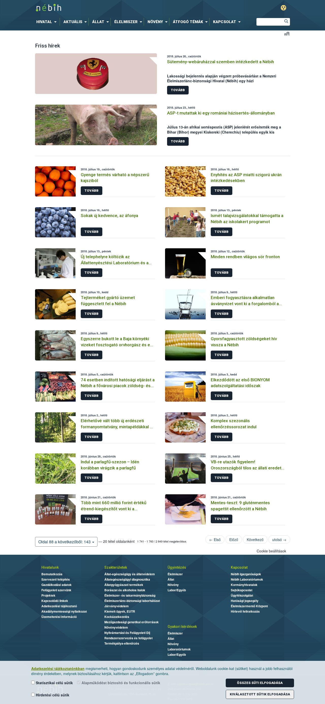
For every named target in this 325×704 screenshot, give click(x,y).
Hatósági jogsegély (244, 600)
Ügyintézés (177, 567)
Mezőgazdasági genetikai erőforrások (131, 622)
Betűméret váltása (287, 33)
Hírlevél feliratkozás (245, 611)
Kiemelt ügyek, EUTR (119, 611)
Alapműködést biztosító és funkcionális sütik (120, 682)
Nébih (108, 8)
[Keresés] (286, 22)
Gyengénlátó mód (283, 7)
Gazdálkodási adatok (56, 584)
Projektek (48, 595)
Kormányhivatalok (244, 584)
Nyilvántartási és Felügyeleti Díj (127, 632)
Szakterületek (115, 567)
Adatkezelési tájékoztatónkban (58, 668)
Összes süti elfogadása (260, 683)
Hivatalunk (50, 567)
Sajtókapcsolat (241, 590)
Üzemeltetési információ (59, 616)
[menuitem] (47, 22)
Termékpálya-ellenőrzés (121, 643)
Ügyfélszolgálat (242, 595)
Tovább (178, 90)
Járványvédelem (116, 606)
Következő (255, 539)
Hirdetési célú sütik (52, 694)
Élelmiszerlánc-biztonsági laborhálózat (132, 600)
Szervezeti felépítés (55, 579)
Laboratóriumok (179, 649)
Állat (171, 579)
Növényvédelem (116, 627)
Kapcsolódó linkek (54, 600)
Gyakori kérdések (182, 627)
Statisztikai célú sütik (54, 682)
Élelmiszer (175, 574)
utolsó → (279, 539)
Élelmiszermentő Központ (249, 606)
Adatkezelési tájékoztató (59, 606)
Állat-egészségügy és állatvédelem (129, 574)
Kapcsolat (239, 567)
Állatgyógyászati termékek (123, 584)
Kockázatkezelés (116, 616)
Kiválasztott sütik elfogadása (260, 694)
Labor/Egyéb (177, 590)
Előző (233, 539)
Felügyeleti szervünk (56, 590)
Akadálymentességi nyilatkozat (64, 611)
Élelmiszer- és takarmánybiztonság (129, 595)
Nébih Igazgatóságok (246, 574)
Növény (173, 584)
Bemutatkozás (51, 574)
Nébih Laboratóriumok (247, 579)
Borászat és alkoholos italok (124, 590)
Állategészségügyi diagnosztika (127, 579)
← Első (215, 539)
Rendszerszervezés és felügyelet (128, 638)
